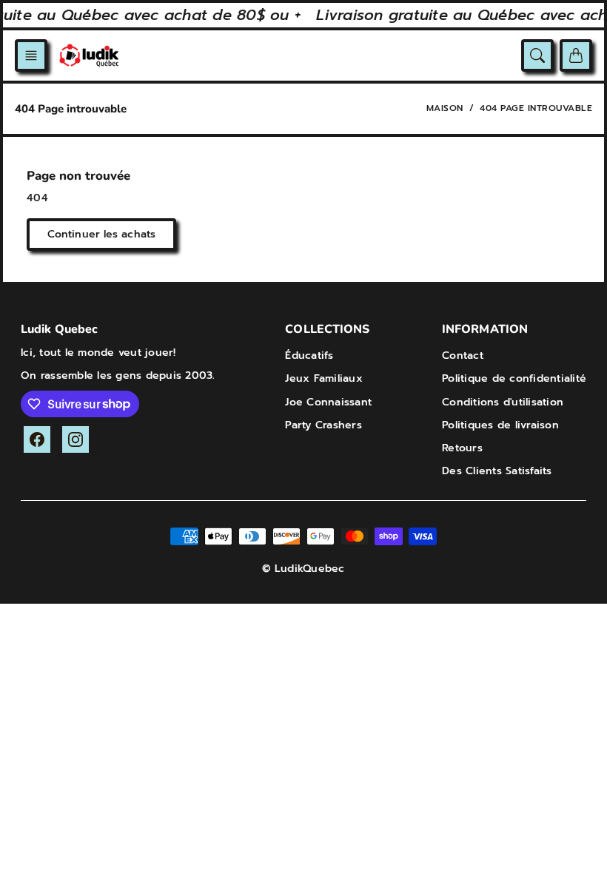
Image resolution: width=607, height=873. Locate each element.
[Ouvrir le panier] (576, 55)
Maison (444, 108)
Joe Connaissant (328, 402)
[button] (31, 55)
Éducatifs (309, 355)
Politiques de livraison (500, 425)
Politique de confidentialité (514, 378)
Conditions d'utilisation (502, 402)
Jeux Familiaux (324, 378)
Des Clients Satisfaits (497, 471)
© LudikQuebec (303, 568)
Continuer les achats (101, 234)
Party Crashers (323, 425)
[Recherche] (537, 55)
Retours (462, 448)
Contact (462, 355)
